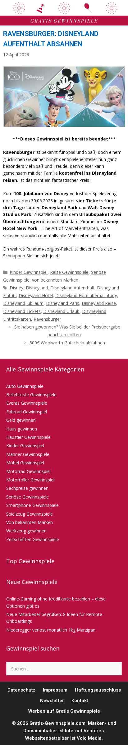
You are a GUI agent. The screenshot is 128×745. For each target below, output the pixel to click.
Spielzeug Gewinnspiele (29, 514)
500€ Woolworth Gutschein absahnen (67, 343)
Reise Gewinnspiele (69, 272)
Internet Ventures (84, 731)
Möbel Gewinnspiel (25, 463)
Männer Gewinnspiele (27, 454)
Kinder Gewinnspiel (29, 272)
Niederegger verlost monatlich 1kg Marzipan (50, 630)
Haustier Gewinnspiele (28, 437)
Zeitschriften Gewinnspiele (32, 539)
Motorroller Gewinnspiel (30, 480)
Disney (16, 288)
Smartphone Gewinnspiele (32, 505)
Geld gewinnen (21, 420)
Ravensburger (47, 319)
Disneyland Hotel (36, 295)
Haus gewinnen (21, 429)
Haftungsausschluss (98, 690)
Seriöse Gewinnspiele (27, 497)
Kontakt (79, 700)
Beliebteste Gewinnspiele (31, 395)
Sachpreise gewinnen (27, 488)
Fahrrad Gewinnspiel (26, 412)
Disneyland (37, 288)
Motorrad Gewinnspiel (28, 471)
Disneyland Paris (62, 303)
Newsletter (52, 700)
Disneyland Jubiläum (23, 303)
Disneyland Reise (99, 303)
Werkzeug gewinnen (26, 531)
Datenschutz (21, 690)
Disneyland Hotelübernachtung (86, 295)
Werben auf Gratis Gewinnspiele (64, 711)
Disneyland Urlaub (61, 311)
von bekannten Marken (55, 280)
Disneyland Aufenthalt (72, 288)
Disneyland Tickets (22, 311)
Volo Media (89, 738)
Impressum (55, 690)
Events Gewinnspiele (26, 403)
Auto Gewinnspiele (24, 386)
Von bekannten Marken (29, 522)
